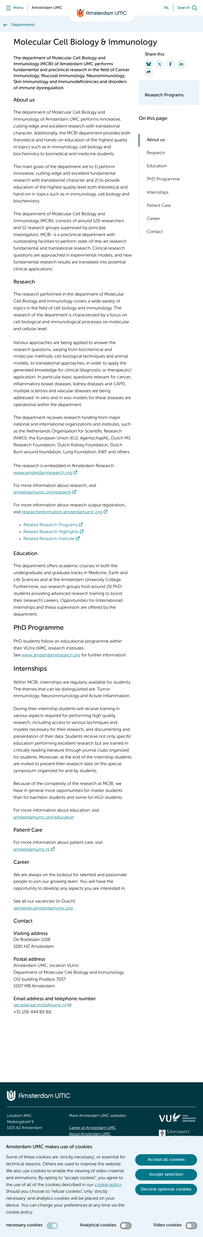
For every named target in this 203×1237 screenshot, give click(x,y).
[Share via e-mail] (149, 72)
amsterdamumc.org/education (43, 817)
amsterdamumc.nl (31, 849)
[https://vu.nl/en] (177, 1117)
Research (156, 153)
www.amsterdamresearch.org (42, 473)
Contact (155, 232)
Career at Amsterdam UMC (92, 1128)
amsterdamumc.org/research (42, 492)
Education (157, 166)
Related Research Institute (48, 539)
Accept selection (166, 1174)
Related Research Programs (50, 525)
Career (153, 219)
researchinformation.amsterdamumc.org (62, 512)
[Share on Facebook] (171, 64)
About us (156, 140)
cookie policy (108, 1185)
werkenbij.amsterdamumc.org (43, 908)
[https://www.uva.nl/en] (177, 1134)
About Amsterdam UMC (90, 1134)
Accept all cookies (166, 1159)
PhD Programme (163, 179)
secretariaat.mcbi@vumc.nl (39, 1005)
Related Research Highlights (50, 532)
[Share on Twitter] (160, 64)
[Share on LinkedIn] (181, 64)
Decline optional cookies (166, 1189)
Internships (158, 193)
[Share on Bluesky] (149, 64)
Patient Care (159, 206)
